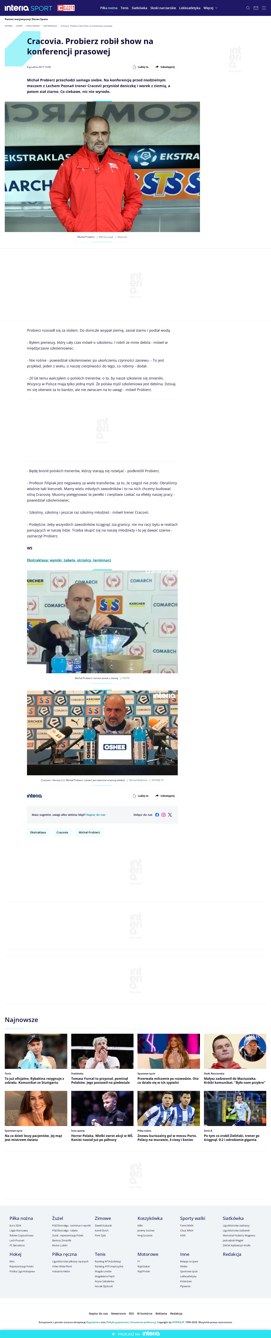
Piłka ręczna (64, 1254)
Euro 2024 (15, 1225)
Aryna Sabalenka (104, 1281)
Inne (184, 1254)
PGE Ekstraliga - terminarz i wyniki (71, 1225)
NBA (140, 1225)
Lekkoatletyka (188, 1276)
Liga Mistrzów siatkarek (236, 1230)
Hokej (15, 1254)
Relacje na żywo (189, 1261)
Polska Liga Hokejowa (22, 1271)
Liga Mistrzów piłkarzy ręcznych (70, 1261)
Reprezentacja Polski (21, 1266)
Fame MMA (186, 1225)
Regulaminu (93, 1322)
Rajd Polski (143, 1271)
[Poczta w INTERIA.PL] (256, 8)
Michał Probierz (89, 832)
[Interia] (17, 8)
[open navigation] (264, 8)
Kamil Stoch (102, 1230)
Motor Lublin (59, 1245)
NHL (12, 1261)
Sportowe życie (189, 1271)
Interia (8, 25)
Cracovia (62, 832)
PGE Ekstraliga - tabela (65, 1230)
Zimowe (103, 1218)
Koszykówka (150, 1218)
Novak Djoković (104, 1286)
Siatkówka (233, 1218)
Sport (19, 25)
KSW (182, 1235)
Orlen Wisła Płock (62, 1266)
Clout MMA (186, 1230)
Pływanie (185, 1286)
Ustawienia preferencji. (143, 1322)
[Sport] (41, 8)
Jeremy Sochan (146, 1230)
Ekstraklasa (50, 25)
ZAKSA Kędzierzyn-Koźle (236, 1245)
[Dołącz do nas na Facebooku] (157, 815)
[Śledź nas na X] (170, 815)
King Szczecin (145, 1235)
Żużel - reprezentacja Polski (67, 1235)
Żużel (57, 1218)
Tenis (100, 1254)
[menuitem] (109, 8)
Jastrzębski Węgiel (233, 1240)
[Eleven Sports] (66, 8)
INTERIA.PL (178, 1322)
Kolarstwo (186, 1281)
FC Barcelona (17, 1245)
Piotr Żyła (100, 1235)
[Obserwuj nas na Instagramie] (163, 815)
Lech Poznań (17, 1240)
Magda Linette (103, 1271)
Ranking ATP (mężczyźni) (109, 1266)
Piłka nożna (33, 25)
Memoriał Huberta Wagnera (239, 1235)
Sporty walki (192, 1218)
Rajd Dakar (143, 1266)
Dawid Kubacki (103, 1225)
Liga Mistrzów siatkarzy (236, 1225)
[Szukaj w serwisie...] (248, 8)
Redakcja (232, 1254)
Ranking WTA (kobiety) (108, 1261)
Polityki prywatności (117, 1322)
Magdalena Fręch (105, 1276)
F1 (138, 1261)
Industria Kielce (61, 1271)
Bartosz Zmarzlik (61, 1240)
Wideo (183, 1266)
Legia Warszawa (19, 1230)
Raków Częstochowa (21, 1235)
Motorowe (147, 1254)
